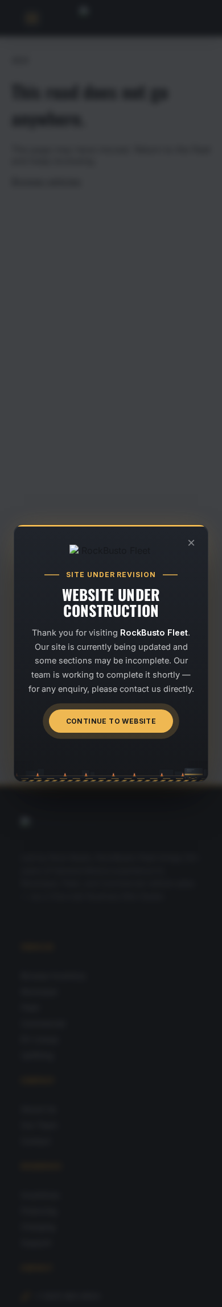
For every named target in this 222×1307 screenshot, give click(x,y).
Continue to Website (111, 721)
